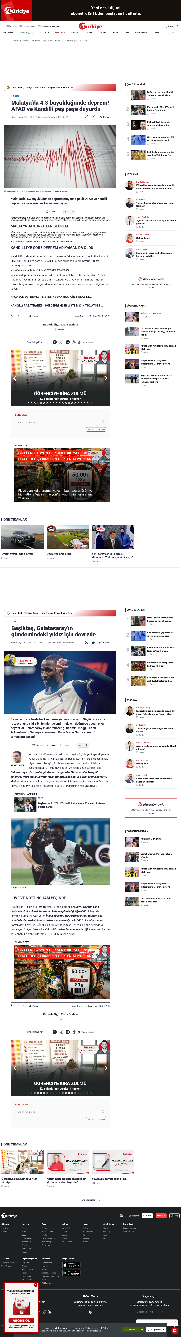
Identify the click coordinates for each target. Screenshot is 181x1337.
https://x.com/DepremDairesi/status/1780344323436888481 (41, 241)
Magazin (25, 1262)
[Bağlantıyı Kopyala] (93, 117)
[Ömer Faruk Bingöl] (130, 220)
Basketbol (46, 1245)
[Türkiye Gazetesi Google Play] (71, 1273)
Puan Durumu (47, 1231)
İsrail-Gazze (67, 1242)
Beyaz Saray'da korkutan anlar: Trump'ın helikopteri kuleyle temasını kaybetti (156, 378)
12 (63, 403)
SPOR (127, 33)
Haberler (25, 1273)
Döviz (24, 1235)
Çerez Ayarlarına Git (156, 1330)
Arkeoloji (106, 1231)
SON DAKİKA (8, 33)
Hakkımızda (47, 1262)
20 (88, 403)
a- (66, 212)
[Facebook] (18, 316)
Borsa (24, 1228)
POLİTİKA (88, 33)
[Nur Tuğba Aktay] (130, 185)
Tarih (105, 1238)
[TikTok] (44, 1312)
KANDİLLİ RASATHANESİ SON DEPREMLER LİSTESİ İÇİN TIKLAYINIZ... (57, 305)
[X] (54, 342)
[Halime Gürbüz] (130, 238)
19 (84, 403)
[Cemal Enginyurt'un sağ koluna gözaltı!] (132, 861)
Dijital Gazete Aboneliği (50, 26)
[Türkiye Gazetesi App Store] (71, 1265)
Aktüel (85, 1242)
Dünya (65, 1224)
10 (56, 403)
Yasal (44, 1279)
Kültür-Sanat (109, 1224)
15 (72, 403)
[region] (90, 1330)
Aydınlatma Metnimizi (76, 1331)
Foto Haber (26, 1276)
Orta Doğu (66, 1228)
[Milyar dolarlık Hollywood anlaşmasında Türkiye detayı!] (132, 368)
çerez (62, 1328)
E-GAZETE (147, 1216)
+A (71, 212)
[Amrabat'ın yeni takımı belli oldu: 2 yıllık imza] (132, 353)
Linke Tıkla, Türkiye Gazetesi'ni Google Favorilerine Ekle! (42, 87)
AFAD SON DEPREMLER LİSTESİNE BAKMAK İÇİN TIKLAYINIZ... (52, 296)
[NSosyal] (74, 342)
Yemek (86, 1235)
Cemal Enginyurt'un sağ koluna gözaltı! (156, 855)
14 (69, 403)
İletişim (45, 1266)
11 (60, 403)
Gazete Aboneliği (29, 26)
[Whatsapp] (86, 117)
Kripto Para (26, 1242)
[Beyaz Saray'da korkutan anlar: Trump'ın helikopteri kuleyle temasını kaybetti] (132, 382)
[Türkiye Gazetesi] (90, 28)
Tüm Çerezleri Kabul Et (133, 1330)
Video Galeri (27, 1279)
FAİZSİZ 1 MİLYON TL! (151, 313)
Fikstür (45, 1235)
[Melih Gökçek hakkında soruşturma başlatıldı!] (139, 125)
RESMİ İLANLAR (141, 33)
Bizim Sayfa (128, 1224)
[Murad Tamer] (17, 757)
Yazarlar (5, 1259)
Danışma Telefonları (50, 1276)
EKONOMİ (102, 33)
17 (78, 403)
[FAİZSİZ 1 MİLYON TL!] (132, 321)
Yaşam (86, 1224)
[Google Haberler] (86, 342)
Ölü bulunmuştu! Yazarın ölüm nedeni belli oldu (156, 900)
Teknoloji (25, 1266)
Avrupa (65, 1231)
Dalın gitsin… (143, 238)
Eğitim (4, 1231)
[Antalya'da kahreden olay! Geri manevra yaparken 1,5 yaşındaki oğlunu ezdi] (139, 140)
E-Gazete (13, 26)
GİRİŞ (172, 26)
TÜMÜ (91, 403)
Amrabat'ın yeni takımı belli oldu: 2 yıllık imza (158, 347)
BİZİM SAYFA (60, 33)
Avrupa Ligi (46, 1242)
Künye (44, 1269)
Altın (24, 1231)
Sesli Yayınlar (128, 1231)
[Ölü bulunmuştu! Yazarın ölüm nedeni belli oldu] (132, 905)
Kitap (105, 1235)
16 (75, 403)
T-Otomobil (26, 1248)
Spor (13, 622)
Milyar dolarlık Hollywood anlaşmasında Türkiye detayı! (155, 362)
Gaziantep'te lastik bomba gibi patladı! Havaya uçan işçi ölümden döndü (158, 331)
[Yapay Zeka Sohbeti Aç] (174, 1330)
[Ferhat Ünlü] (130, 203)
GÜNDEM (74, 33)
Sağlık (85, 1228)
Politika (4, 1228)
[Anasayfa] (9, 1215)
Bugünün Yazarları (9, 1262)
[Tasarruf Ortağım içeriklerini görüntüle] (27, 33)
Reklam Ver (47, 1283)
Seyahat (86, 1238)
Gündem (15, 96)
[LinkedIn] (67, 342)
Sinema (106, 1228)
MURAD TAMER (17, 765)
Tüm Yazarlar (6, 1266)
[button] (105, 378)
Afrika (64, 1238)
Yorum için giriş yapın (96, 429)
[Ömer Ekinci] (130, 253)
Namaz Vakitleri (129, 1228)
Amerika (65, 1235)
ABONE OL (161, 1216)
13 (66, 403)
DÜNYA (115, 33)
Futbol (44, 1228)
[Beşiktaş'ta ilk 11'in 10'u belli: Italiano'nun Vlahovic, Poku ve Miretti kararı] (139, 110)
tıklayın (151, 287)
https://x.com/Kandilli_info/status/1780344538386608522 (40, 270)
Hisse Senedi (27, 1238)
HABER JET (158, 33)
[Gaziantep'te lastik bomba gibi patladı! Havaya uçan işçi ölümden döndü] (132, 335)
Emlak (24, 1245)
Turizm (24, 1252)
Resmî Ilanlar (27, 1269)
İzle (173, 33)
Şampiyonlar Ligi (49, 1238)
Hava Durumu (88, 1231)
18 (81, 403)
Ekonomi (25, 1224)
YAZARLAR (44, 33)
